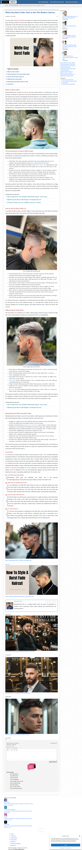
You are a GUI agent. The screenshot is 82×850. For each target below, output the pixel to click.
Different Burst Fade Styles (14, 79)
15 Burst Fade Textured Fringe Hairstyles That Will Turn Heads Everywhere (69, 46)
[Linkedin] (53, 602)
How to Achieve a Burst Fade (57, 2)
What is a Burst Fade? (13, 71)
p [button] (7, 760)
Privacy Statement (68, 847)
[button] (79, 836)
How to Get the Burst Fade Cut (15, 76)
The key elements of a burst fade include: (18, 74)
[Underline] (12, 750)
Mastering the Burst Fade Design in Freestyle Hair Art (24, 199)
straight (52, 179)
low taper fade (41, 165)
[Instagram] (51, 602)
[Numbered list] (16, 750)
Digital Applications (19, 849)
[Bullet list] (14, 750)
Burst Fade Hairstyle (43, 2)
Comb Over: (12, 380)
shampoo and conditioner (30, 425)
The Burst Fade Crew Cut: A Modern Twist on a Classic (24, 202)
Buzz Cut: (12, 389)
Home (6, 5)
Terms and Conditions (16, 843)
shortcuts (25, 92)
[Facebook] (46, 602)
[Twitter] (49, 602)
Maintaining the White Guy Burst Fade (17, 81)
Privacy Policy (14, 839)
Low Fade (65, 82)
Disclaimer (13, 841)
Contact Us (13, 835)
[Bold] (8, 750)
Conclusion (10, 84)
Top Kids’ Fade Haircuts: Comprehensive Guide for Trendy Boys (69, 57)
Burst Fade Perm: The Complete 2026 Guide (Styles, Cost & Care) (27, 196)
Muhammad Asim (18, 601)
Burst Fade (20, 20)
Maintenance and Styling (72, 2)
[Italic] (10, 750)
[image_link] (31, 633)
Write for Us (13, 845)
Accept (65, 845)
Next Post (7, 564)
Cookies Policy (62, 847)
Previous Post (8, 521)
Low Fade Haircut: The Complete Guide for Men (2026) (17, 693)
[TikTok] (55, 602)
